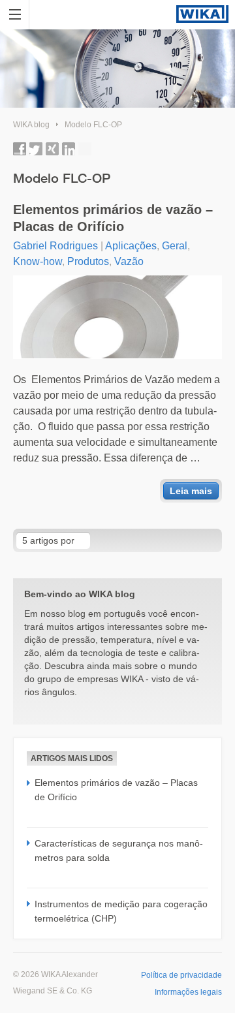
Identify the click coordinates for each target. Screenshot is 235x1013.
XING (52, 148)
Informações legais (188, 992)
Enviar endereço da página (84, 148)
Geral (174, 245)
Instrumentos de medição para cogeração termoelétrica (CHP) (121, 911)
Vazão (129, 261)
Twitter (35, 148)
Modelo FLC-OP (93, 124)
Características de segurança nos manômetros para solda (119, 850)
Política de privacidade (181, 975)
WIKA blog (31, 124)
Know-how (37, 261)
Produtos (88, 261)
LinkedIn (68, 148)
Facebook (19, 148)
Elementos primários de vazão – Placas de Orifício (113, 218)
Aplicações (131, 245)
